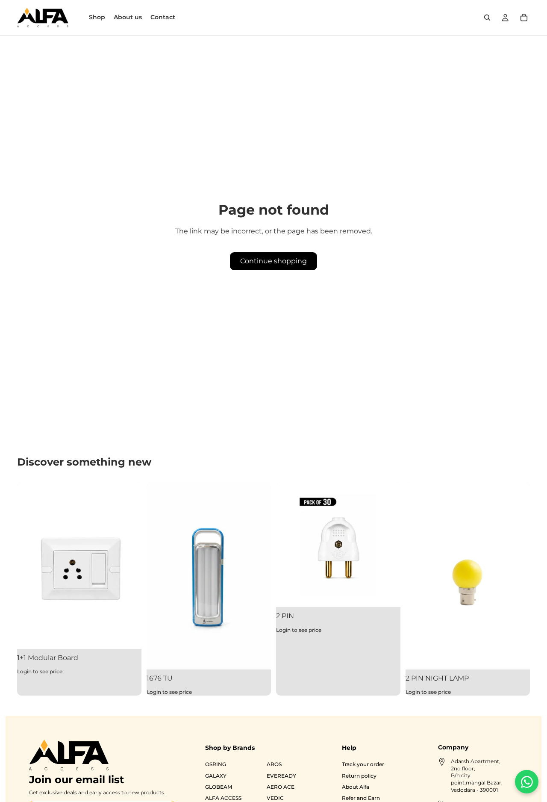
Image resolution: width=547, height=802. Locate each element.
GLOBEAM (218, 787)
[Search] (487, 17)
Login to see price (39, 671)
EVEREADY (281, 775)
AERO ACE (280, 787)
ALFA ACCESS (223, 798)
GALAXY (215, 775)
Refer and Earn (360, 798)
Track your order (362, 764)
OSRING (215, 764)
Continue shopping (273, 261)
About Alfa (355, 787)
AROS (274, 764)
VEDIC (275, 798)
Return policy (358, 775)
